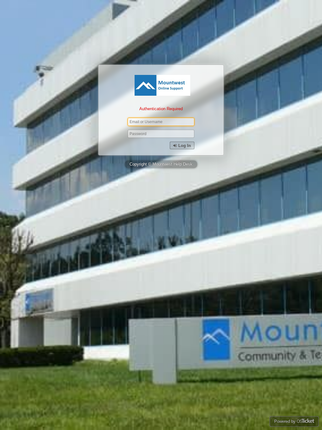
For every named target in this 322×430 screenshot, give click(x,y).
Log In (184, 145)
